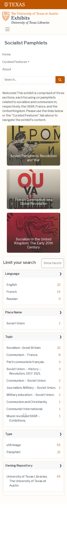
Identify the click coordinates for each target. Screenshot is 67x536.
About (6, 69)
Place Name (13, 312)
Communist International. (25, 409)
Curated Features (14, 62)
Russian (12, 299)
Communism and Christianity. (27, 402)
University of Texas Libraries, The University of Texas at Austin (27, 481)
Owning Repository (19, 465)
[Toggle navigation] (7, 29)
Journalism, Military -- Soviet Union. (31, 387)
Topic (9, 337)
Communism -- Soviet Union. (26, 380)
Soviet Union (16, 323)
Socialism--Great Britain (24, 348)
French (12, 292)
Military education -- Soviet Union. (30, 395)
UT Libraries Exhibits (30, 18)
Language (12, 273)
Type (8, 434)
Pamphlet (13, 452)
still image (14, 445)
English (12, 284)
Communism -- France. (22, 355)
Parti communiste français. (25, 362)
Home (6, 54)
